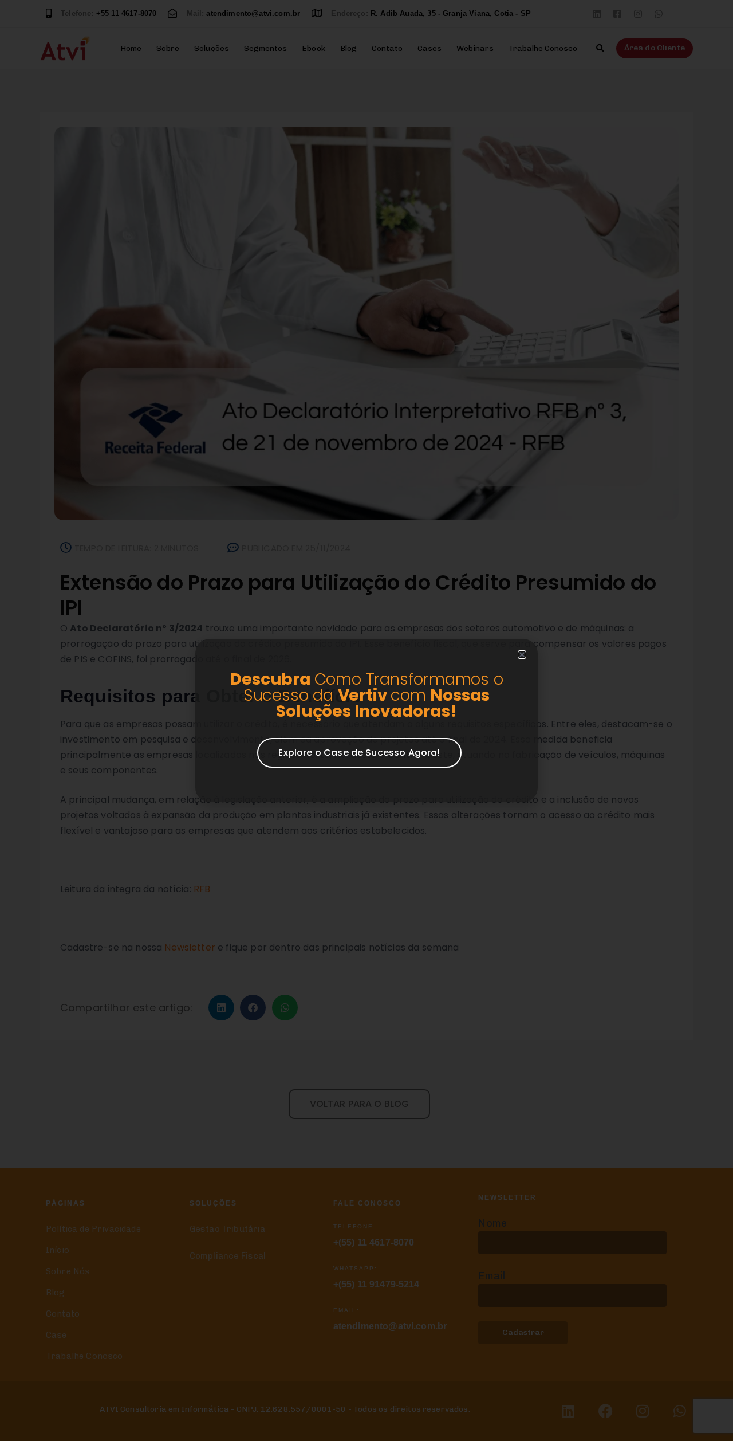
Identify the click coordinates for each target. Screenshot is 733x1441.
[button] (522, 654)
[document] (366, 720)
